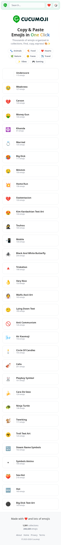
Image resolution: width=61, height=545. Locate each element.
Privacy (34, 535)
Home (26, 535)
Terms (42, 535)
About (19, 535)
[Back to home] (5, 5)
